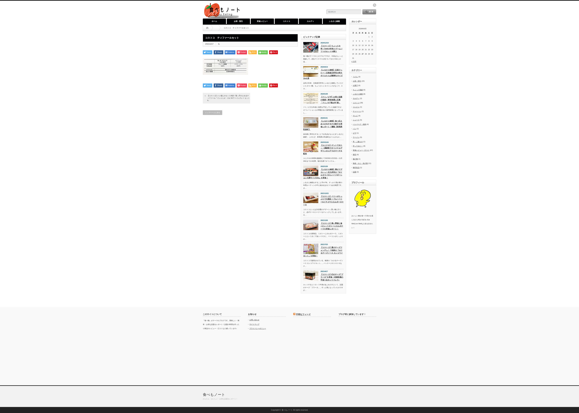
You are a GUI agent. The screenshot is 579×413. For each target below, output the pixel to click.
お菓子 (355, 85)
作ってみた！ (358, 146)
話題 (354, 172)
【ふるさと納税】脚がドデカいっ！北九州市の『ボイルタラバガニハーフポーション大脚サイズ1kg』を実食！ (322, 173)
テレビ (355, 116)
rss (374, 5)
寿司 (354, 154)
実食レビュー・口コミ (361, 150)
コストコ (286, 21)
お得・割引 (238, 21)
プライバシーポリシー (257, 328)
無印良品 (356, 167)
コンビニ (356, 107)
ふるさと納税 (334, 21)
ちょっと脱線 (358, 90)
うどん (355, 77)
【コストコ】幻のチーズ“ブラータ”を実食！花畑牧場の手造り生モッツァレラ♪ (332, 277)
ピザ (354, 133)
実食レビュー (262, 21)
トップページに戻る (212, 112)
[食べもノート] (222, 17)
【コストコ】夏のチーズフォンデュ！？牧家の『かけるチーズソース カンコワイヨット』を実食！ (323, 251)
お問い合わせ (254, 320)
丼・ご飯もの (358, 142)
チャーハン (357, 111)
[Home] (207, 28)
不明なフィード (303, 314)
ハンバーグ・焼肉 (359, 124)
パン (354, 129)
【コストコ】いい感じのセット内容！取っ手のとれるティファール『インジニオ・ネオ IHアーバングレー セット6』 (228, 98)
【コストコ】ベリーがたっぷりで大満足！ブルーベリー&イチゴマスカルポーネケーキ (323, 200)
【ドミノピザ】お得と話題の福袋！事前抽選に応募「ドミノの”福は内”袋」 (331, 100)
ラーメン (356, 137)
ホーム (214, 21)
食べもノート (214, 395)
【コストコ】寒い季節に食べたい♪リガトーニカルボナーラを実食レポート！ (332, 226)
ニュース (356, 120)
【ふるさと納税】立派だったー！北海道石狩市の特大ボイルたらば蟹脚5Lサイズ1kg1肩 (323, 74)
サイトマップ (254, 324)
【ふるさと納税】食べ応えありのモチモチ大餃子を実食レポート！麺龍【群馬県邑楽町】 (322, 125)
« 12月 (353, 61)
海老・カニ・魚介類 (360, 163)
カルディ (310, 21)
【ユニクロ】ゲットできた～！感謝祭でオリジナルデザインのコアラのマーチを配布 (322, 149)
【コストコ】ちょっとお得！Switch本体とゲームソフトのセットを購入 (332, 48)
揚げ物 (355, 159)
